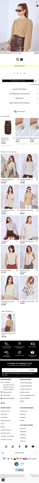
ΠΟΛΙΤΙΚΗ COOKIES (24, 392)
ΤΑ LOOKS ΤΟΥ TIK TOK (6, 439)
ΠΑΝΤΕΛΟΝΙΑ (23, 431)
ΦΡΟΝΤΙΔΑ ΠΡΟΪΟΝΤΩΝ (26, 386)
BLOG (3, 403)
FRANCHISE (22, 414)
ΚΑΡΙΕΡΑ (22, 420)
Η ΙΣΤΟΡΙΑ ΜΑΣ (23, 411)
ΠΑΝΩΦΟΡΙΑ (23, 438)
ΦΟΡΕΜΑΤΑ (23, 435)
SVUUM (2, 424)
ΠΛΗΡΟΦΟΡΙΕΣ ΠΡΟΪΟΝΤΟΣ (19, 94)
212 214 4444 (6, 382)
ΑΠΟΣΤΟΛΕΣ (4, 414)
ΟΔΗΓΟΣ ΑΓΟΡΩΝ (5, 411)
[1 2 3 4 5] (19, 26)
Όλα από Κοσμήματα (21, 144)
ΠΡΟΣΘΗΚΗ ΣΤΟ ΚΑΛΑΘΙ (18, 81)
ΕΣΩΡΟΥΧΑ (22, 441)
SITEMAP (22, 401)
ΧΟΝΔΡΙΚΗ (22, 417)
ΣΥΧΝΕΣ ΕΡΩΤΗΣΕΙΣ (6, 430)
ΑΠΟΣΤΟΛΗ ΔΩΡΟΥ (6, 433)
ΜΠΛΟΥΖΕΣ (23, 428)
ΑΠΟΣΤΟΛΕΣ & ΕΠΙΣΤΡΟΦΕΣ (19, 103)
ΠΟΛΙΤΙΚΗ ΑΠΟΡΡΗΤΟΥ (25, 389)
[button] (3, 480)
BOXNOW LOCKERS (5, 420)
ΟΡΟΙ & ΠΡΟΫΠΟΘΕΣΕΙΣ (26, 383)
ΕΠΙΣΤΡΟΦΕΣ (4, 417)
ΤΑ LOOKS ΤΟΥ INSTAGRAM (7, 436)
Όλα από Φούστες (6, 145)
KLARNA (3, 427)
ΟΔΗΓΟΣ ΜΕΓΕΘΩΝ (19, 89)
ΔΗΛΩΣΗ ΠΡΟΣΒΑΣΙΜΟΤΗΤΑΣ (27, 395)
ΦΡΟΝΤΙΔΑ (20, 98)
